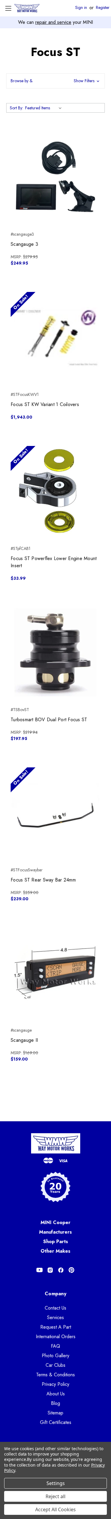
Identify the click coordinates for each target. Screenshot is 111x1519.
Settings (55, 1483)
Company (55, 1293)
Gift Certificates (55, 1422)
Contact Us (55, 1308)
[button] (55, 80)
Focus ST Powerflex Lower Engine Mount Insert (53, 562)
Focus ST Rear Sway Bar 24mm (43, 879)
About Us (55, 1393)
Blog (55, 1403)
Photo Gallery (55, 1355)
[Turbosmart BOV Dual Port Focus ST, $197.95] (55, 652)
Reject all (55, 1496)
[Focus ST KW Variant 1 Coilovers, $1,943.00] (55, 337)
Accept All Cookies (55, 1509)
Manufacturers (55, 1232)
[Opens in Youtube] (39, 1270)
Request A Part (55, 1327)
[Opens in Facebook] (61, 1270)
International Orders (55, 1336)
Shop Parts (55, 1241)
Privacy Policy (55, 1384)
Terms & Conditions (55, 1374)
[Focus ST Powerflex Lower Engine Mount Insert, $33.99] (55, 491)
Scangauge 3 (24, 244)
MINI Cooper (55, 1222)
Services (55, 1317)
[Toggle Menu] (8, 8)
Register (103, 7)
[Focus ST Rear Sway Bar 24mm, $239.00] (55, 812)
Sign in (81, 7)
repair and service (53, 22)
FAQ (55, 1346)
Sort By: (16, 108)
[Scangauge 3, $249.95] (55, 177)
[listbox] (44, 107)
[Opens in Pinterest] (71, 1270)
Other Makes (55, 1251)
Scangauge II (24, 1040)
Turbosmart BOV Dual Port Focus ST (49, 719)
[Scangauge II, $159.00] (55, 973)
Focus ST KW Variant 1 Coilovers (45, 404)
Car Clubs (55, 1365)
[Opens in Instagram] (50, 1270)
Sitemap (55, 1412)
